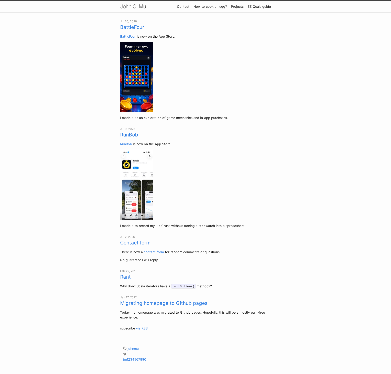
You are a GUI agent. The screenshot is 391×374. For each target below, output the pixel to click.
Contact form (135, 243)
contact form (154, 252)
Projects (237, 6)
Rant (125, 277)
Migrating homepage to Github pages (164, 303)
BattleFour (132, 27)
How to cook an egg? (210, 6)
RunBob (129, 135)
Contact (183, 6)
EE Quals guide (259, 6)
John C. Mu (133, 6)
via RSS (142, 328)
